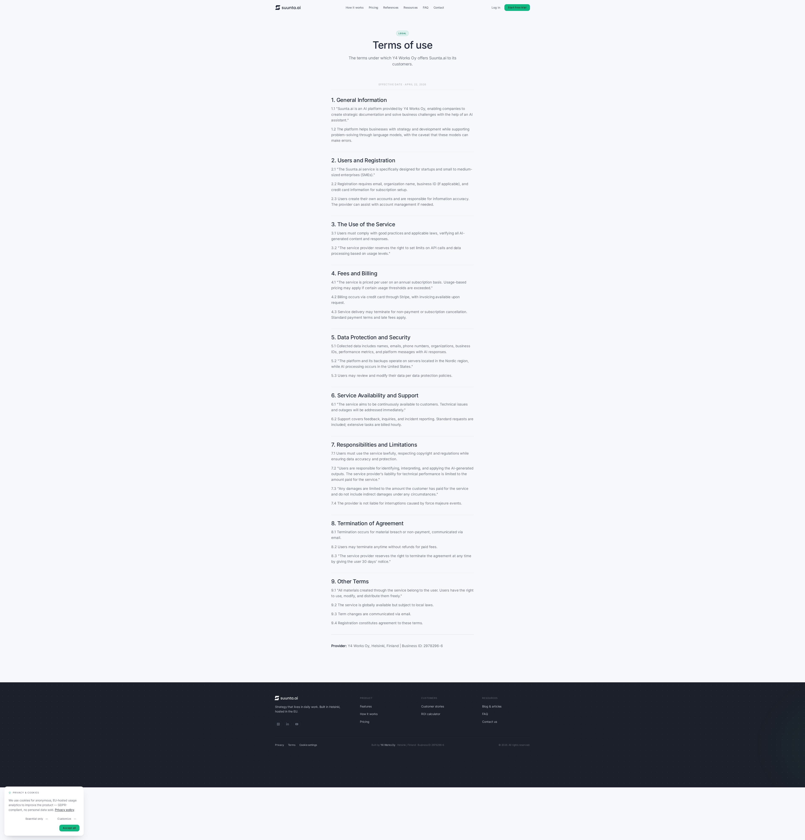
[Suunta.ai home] (288, 7)
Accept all (69, 828)
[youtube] (297, 724)
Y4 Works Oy (387, 744)
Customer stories (432, 706)
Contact (439, 7)
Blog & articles (491, 706)
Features (365, 706)
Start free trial (517, 7)
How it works (355, 7)
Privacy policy (64, 809)
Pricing (373, 7)
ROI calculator (430, 714)
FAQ (425, 7)
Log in (496, 7)
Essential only (34, 818)
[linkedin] (287, 724)
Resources (411, 7)
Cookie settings (308, 744)
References (391, 7)
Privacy (279, 744)
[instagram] (278, 724)
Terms (291, 744)
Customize (64, 818)
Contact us (489, 721)
